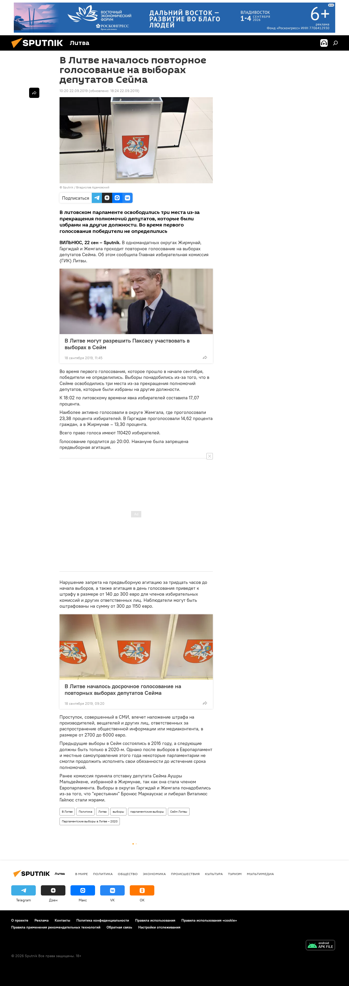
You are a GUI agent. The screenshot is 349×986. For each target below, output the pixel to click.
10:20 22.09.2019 (74, 90)
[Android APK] (320, 945)
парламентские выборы (147, 811)
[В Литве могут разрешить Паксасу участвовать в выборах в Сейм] (136, 301)
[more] (205, 357)
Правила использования (155, 920)
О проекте (19, 920)
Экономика (154, 873)
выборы (118, 811)
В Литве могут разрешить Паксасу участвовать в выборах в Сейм (127, 343)
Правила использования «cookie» (209, 920)
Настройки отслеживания (159, 927)
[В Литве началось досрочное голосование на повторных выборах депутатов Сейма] (136, 647)
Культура (214, 873)
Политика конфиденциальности (102, 920)
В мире (81, 873)
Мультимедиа (260, 873)
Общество (128, 873)
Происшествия (185, 873)
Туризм (235, 873)
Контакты (62, 920)
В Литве (67, 811)
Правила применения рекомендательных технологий (55, 927)
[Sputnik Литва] (39, 49)
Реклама (41, 920)
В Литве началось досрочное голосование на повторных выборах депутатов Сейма (123, 689)
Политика (85, 811)
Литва (102, 811)
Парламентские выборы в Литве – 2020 (90, 821)
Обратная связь (119, 927)
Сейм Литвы (178, 811)
